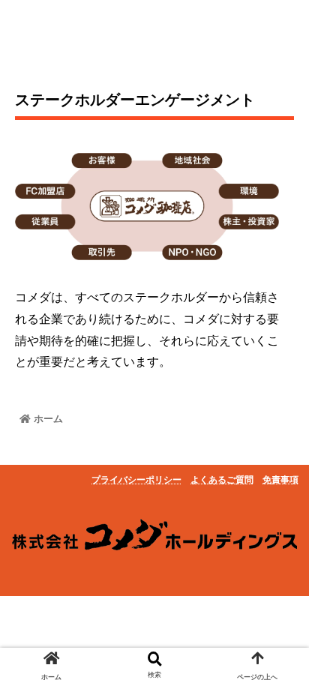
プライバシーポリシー (137, 480)
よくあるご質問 (222, 480)
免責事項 (280, 480)
